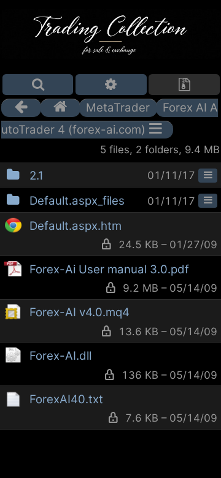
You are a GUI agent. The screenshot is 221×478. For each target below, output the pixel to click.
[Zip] (184, 84)
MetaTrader (118, 108)
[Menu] (207, 176)
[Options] (111, 84)
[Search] (38, 84)
